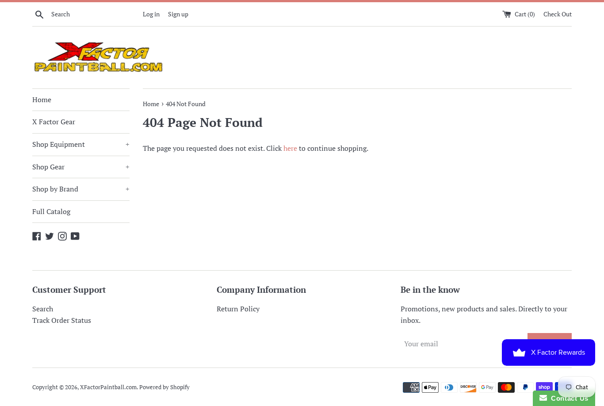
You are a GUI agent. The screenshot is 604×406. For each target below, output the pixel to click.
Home (41, 99)
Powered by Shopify (164, 387)
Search (42, 309)
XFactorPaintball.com (108, 387)
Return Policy (238, 309)
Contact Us (568, 398)
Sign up (178, 14)
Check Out (557, 14)
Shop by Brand (81, 189)
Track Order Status (61, 320)
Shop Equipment (81, 144)
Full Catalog (51, 211)
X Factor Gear (53, 121)
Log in (151, 14)
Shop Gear (81, 167)
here (290, 148)
